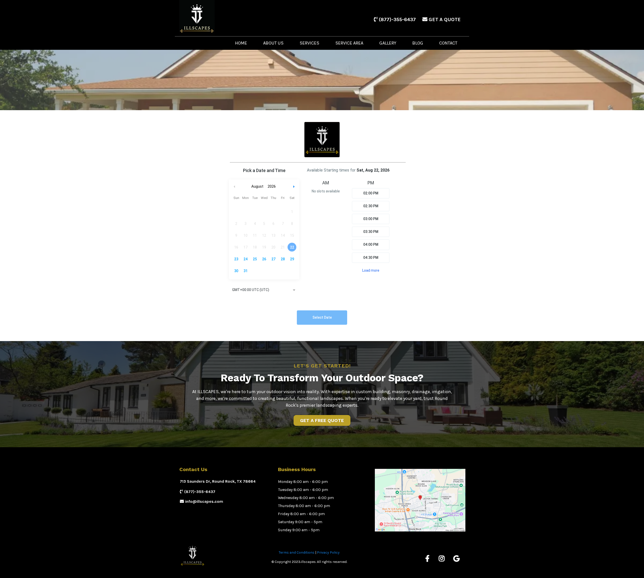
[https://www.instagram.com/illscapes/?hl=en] (443, 558)
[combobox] (264, 290)
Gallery (387, 43)
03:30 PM (370, 232)
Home (241, 43)
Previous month (234, 186)
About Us (273, 43)
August (257, 186)
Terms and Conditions (296, 552)
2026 (272, 186)
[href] (420, 500)
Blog (417, 43)
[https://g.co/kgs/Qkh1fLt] (457, 558)
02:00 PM (370, 193)
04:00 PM (370, 244)
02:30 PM (370, 206)
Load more (370, 270)
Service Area (349, 43)
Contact (448, 43)
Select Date (322, 317)
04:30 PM (370, 258)
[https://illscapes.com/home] (214, 18)
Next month (294, 186)
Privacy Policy (328, 552)
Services (309, 43)
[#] (428, 558)
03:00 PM (370, 219)
